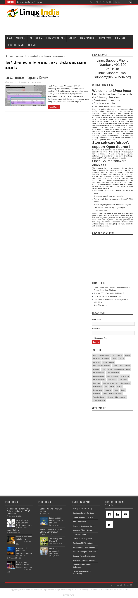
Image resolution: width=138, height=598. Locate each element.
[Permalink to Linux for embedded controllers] (44, 555)
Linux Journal (112, 379)
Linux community (98, 372)
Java (103, 369)
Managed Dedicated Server (84, 526)
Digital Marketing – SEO (83, 517)
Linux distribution (98, 376)
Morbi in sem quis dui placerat (24, 538)
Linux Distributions (55, 38)
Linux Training (87, 38)
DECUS (121, 358)
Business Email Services (83, 513)
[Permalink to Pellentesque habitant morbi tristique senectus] (11, 569)
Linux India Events (16, 45)
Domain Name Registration (84, 556)
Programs (108, 390)
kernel (110, 369)
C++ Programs (117, 355)
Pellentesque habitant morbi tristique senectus (24, 564)
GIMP (115, 365)
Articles (72, 38)
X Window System (99, 400)
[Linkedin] (118, 514)
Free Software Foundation (101, 365)
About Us (20, 38)
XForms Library (120, 397)
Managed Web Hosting (82, 509)
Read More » (54, 107)
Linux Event (125, 376)
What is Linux (36, 38)
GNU (121, 365)
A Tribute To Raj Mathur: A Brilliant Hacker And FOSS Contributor (18, 511)
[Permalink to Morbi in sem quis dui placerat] (11, 543)
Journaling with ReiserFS (55, 539)
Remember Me (100, 338)
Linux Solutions (79, 535)
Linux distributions (112, 376)
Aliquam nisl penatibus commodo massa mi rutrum (24, 552)
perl (106, 386)
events (111, 362)
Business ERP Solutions (83, 543)
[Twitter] (110, 524)
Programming (97, 390)
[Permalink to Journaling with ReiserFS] (44, 545)
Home (9, 38)
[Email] (126, 514)
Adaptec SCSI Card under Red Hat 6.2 (109, 293)
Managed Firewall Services (84, 560)
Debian (114, 358)
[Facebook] (110, 514)
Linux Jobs (120, 38)
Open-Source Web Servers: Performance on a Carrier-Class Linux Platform (19, 525)
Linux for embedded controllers (53, 550)
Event (105, 362)
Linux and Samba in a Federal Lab (30, 2)
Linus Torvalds (119, 369)
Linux (128, 369)
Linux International (99, 379)
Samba (123, 390)
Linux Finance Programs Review (26, 77)
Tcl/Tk (105, 393)
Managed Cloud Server (82, 530)
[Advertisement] (83, 25)
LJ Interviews (97, 386)
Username (96, 319)
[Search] (131, 2)
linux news (96, 383)
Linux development (113, 372)
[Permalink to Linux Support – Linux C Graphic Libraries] (44, 524)
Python (116, 390)
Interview (96, 369)
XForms (110, 397)
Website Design (65, 590)
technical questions (115, 393)
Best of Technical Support (101, 355)
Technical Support (99, 397)
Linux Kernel (123, 379)
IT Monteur (93, 590)
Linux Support (104, 38)
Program (119, 386)
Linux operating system (110, 383)
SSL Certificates (79, 522)
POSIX (112, 386)
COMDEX (96, 358)
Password (96, 329)
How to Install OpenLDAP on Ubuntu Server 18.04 (52, 530)
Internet (127, 365)
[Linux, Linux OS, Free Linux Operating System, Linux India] (32, 15)
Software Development (82, 539)
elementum (96, 362)
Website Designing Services (84, 552)
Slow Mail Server (100, 305)
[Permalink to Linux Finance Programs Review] (25, 106)
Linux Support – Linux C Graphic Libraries (56, 520)
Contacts (32, 45)
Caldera (127, 355)
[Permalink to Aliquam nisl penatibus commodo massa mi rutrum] (11, 555)
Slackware (96, 393)
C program (105, 358)
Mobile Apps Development (84, 547)
